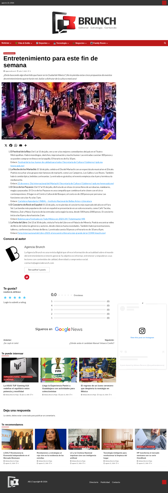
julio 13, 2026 (25, 394)
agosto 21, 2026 (10, 463)
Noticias (5, 43)
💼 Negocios (78, 43)
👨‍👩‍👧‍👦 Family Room (98, 43)
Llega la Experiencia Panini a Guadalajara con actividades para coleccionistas (58, 389)
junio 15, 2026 (64, 394)
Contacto (116, 482)
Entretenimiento (9, 53)
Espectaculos (42, 446)
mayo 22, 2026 (103, 394)
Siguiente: (91, 341)
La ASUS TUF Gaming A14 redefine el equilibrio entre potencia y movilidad (16, 389)
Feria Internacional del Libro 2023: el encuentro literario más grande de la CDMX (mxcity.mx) (62, 233)
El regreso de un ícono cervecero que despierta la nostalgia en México (97, 389)
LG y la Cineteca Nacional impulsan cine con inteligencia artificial (83, 455)
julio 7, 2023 (23, 71)
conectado (26, 415)
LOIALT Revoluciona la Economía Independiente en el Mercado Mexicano (16, 455)
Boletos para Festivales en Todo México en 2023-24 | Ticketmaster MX (51, 218)
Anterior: (10, 341)
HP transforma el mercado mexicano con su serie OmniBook (148, 455)
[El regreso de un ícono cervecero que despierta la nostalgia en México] (97, 370)
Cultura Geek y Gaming (11, 376)
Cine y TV (74, 446)
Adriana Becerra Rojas (12, 394)
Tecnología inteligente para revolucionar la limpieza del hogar (115, 455)
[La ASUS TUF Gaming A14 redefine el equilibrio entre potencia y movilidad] (20, 370)
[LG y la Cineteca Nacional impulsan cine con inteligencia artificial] (84, 439)
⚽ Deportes (41, 43)
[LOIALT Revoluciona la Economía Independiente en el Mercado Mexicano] (17, 439)
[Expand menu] (10, 43)
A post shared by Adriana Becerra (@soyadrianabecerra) (142, 365)
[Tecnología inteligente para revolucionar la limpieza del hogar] (117, 439)
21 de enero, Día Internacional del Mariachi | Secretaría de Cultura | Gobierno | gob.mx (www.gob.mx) (66, 183)
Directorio (93, 482)
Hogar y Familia (119, 444)
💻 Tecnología (60, 43)
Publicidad (105, 482)
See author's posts (37, 269)
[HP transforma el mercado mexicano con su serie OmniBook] (150, 439)
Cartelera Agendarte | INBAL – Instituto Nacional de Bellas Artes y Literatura (55, 201)
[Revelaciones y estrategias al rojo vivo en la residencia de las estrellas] (50, 439)
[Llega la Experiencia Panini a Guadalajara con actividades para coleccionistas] (58, 370)
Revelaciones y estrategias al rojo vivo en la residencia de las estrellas (50, 455)
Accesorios (107, 444)
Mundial (58, 379)
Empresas (85, 379)
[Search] (165, 43)
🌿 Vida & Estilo (22, 43)
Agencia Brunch (11, 71)
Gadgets (140, 446)
